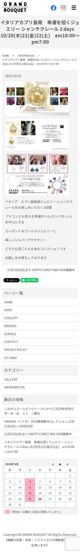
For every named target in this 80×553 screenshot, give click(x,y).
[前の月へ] (50, 464)
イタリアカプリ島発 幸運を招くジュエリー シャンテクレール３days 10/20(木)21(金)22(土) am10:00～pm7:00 (39, 447)
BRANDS (10, 326)
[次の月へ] (70, 464)
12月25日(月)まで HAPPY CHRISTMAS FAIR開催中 (41, 270)
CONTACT (11, 342)
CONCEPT (11, 318)
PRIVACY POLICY (15, 350)
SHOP (8, 310)
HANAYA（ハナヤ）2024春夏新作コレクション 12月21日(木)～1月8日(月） (39, 423)
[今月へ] (60, 464)
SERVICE (10, 334)
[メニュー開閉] (74, 8)
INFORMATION (26, 55)
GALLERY (10, 379)
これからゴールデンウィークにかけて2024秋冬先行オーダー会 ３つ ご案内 (39, 411)
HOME (5, 55)
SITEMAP (10, 358)
